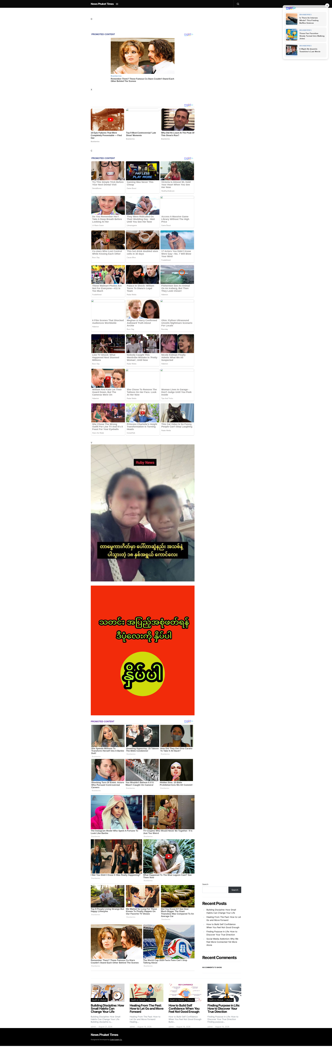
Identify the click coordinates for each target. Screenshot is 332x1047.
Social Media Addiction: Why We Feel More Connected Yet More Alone (222, 941)
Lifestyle (151, 1000)
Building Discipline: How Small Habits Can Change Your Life (221, 911)
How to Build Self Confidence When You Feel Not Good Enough (222, 926)
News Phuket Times (102, 3)
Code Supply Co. (116, 1040)
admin (93, 1026)
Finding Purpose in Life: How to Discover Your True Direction (221, 933)
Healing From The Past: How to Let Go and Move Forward (223, 918)
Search (205, 884)
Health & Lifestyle (99, 1000)
